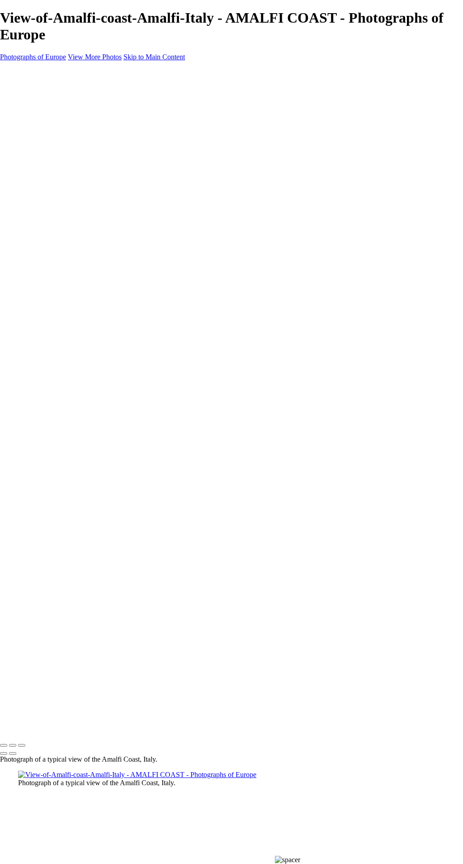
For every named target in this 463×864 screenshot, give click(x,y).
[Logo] (40, 726)
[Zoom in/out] (21, 745)
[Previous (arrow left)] (3, 753)
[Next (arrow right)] (12, 753)
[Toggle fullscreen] (12, 745)
